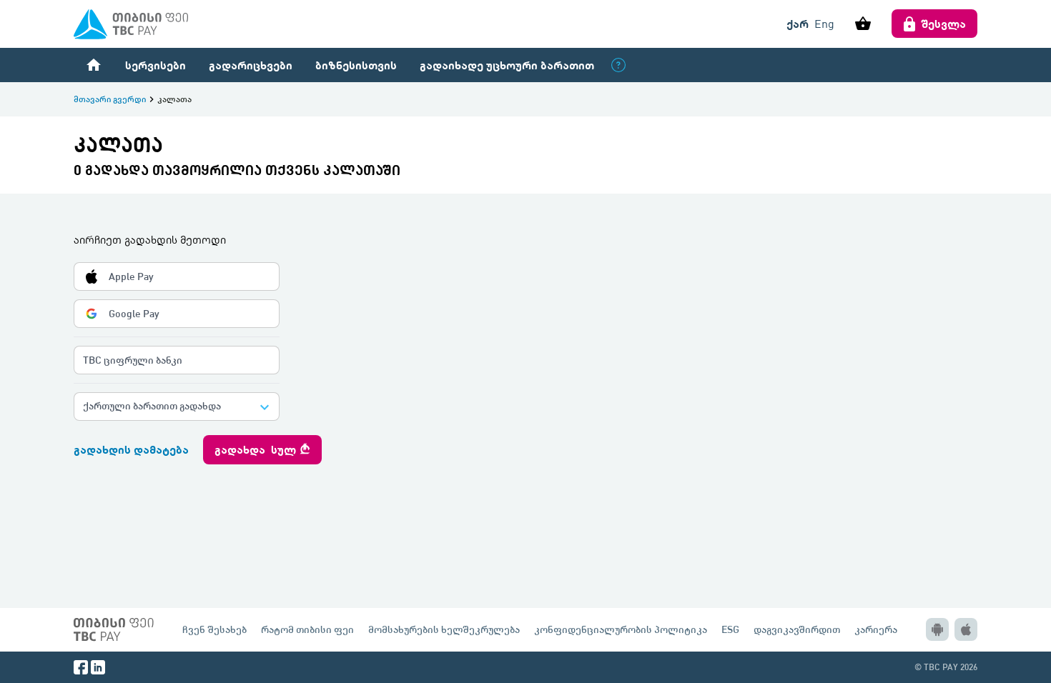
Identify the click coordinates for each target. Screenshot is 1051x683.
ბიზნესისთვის (356, 64)
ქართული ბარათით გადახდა (152, 405)
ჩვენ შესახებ (214, 629)
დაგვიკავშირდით (797, 629)
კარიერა (875, 629)
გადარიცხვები (250, 64)
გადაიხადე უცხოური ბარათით (507, 64)
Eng (824, 23)
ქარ (797, 23)
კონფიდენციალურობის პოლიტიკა (620, 629)
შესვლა (944, 23)
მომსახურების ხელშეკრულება (444, 629)
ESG (730, 629)
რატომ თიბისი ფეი (307, 629)
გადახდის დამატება (131, 449)
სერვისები (155, 64)
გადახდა (262, 449)
